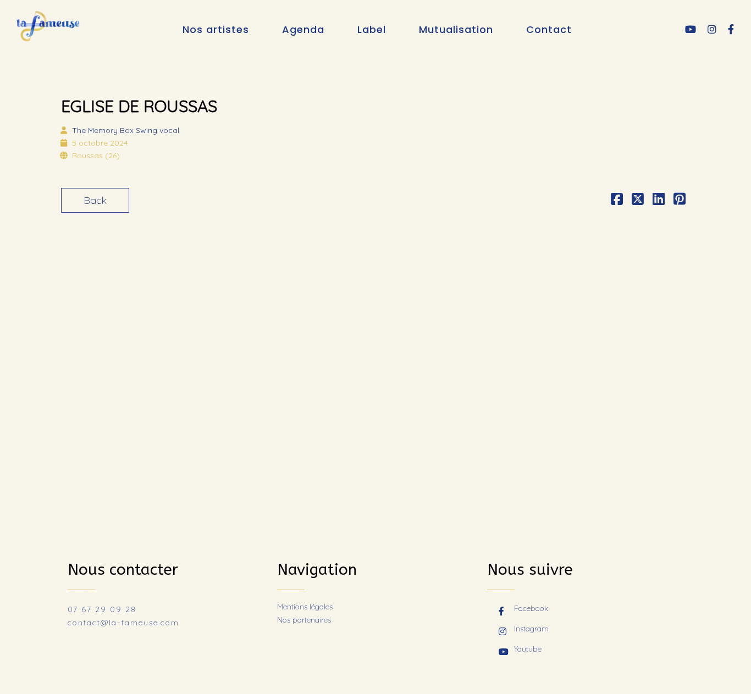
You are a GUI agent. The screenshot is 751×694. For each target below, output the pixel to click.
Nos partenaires (304, 620)
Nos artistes (216, 29)
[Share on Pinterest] (679, 200)
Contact (549, 29)
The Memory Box (125, 130)
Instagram (531, 629)
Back (95, 200)
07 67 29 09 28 (102, 609)
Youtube (528, 649)
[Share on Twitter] (637, 200)
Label (371, 29)
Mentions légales (305, 607)
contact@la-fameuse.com (123, 623)
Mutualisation (456, 29)
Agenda (303, 29)
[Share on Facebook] (616, 200)
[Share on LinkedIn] (658, 200)
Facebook (531, 608)
